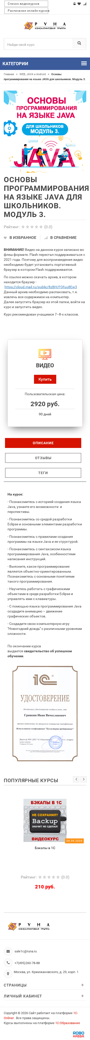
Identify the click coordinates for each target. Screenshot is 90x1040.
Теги (43, 473)
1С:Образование (67, 1023)
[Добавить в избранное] (22, 801)
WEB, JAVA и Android (34, 74)
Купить (45, 379)
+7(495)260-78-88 (27, 963)
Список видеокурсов (23, 3)
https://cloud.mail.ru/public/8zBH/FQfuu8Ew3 (40, 287)
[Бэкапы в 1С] (32, 820)
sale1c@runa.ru (25, 951)
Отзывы (43, 458)
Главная (11, 74)
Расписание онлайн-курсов (28, 10)
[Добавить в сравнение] (41, 801)
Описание (43, 443)
